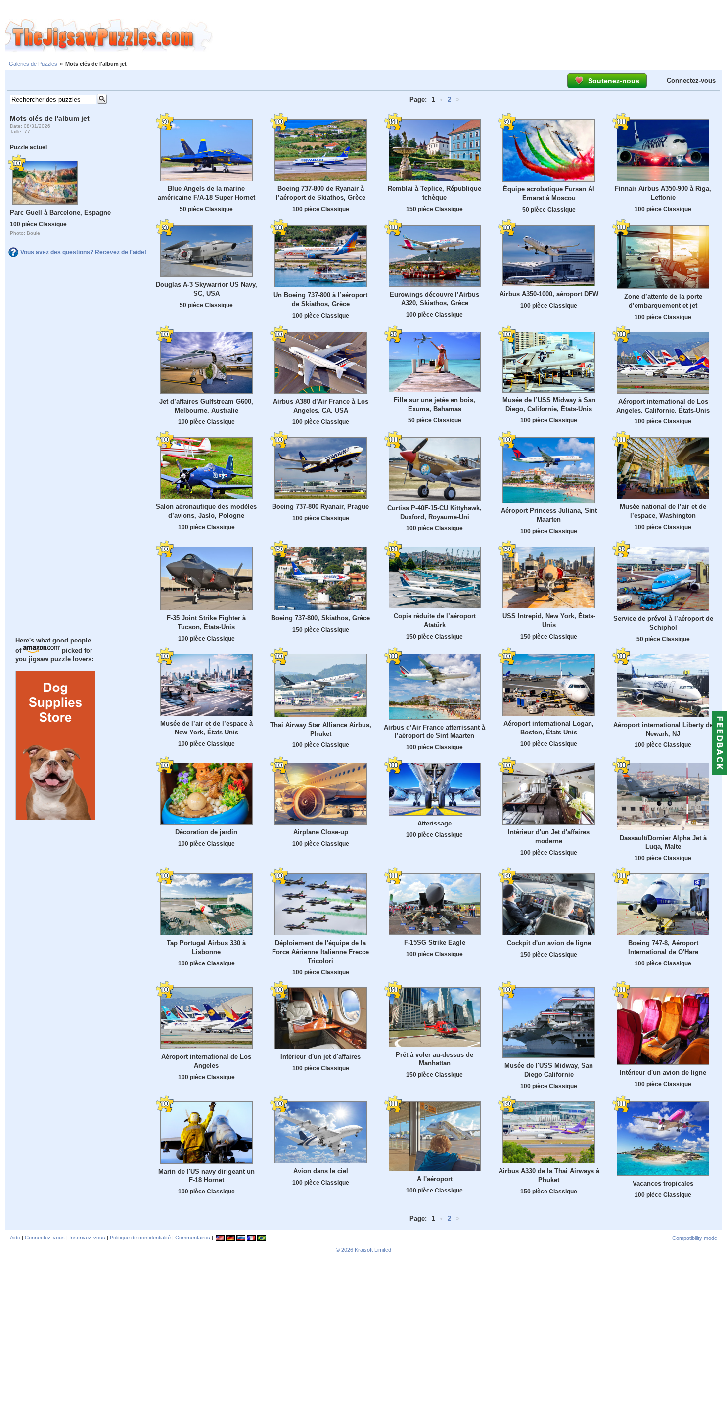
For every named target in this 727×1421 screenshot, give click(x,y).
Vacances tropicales (663, 1183)
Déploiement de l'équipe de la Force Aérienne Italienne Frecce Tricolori (320, 951)
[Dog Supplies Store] (55, 818)
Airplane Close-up (320, 832)
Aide (15, 1237)
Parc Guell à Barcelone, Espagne (60, 212)
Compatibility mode (694, 1238)
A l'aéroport (435, 1179)
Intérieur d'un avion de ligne (663, 1072)
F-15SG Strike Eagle (434, 942)
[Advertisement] (470, 36)
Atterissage (434, 823)
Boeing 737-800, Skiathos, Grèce (320, 618)
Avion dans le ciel (320, 1171)
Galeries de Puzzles (33, 64)
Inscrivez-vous (87, 1237)
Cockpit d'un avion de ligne (549, 943)
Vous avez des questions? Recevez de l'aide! (83, 252)
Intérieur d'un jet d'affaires (320, 1056)
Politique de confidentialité (140, 1237)
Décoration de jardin (206, 832)
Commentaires (192, 1237)
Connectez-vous (691, 80)
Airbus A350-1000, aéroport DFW (549, 294)
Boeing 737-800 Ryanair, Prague (320, 506)
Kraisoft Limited (373, 1250)
